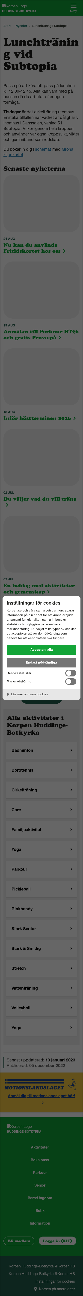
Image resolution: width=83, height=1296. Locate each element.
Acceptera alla (41, 649)
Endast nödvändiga (41, 662)
